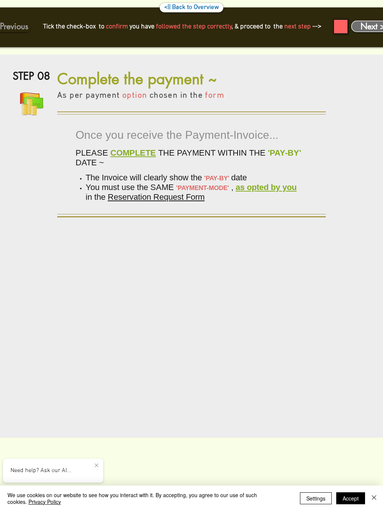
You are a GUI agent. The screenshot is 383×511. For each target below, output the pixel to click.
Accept (351, 498)
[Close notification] (96, 465)
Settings (315, 498)
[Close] (374, 498)
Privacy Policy (44, 501)
